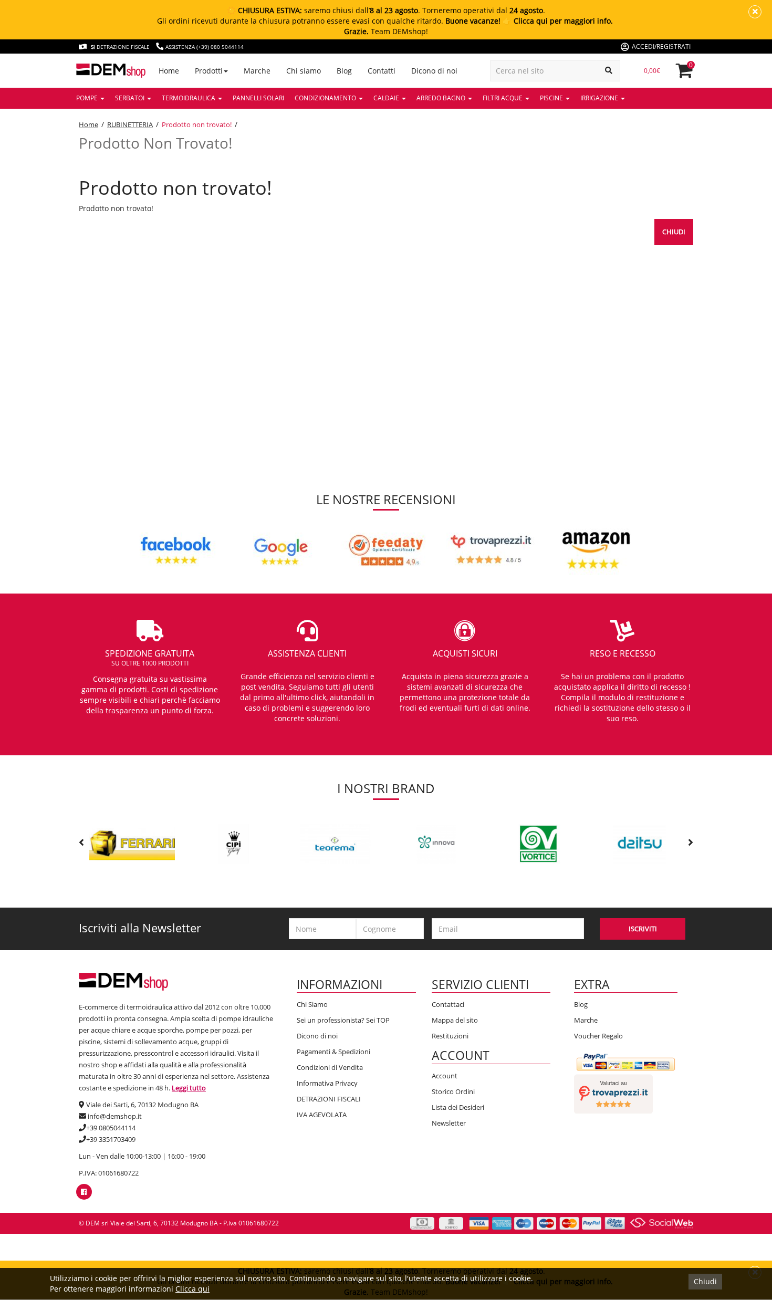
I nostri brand (386, 788)
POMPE (87, 97)
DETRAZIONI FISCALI (329, 1099)
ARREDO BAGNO (441, 97)
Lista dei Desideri (458, 1107)
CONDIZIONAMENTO (326, 97)
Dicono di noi (317, 1036)
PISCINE (552, 97)
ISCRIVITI (643, 928)
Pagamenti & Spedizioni (333, 1051)
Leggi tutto (189, 1088)
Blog (581, 1004)
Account (444, 1075)
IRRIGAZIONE (600, 97)
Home (88, 124)
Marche (586, 1020)
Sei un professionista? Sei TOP (343, 1020)
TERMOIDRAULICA (189, 97)
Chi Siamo (312, 1004)
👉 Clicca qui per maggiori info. (557, 21)
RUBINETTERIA (130, 124)
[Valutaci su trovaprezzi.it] (613, 1093)
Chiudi (673, 231)
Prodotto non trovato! (197, 124)
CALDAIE (387, 97)
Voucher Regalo (598, 1036)
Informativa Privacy (327, 1083)
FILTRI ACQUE (503, 97)
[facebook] (84, 1192)
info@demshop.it (115, 1116)
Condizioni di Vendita (330, 1067)
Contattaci (448, 1004)
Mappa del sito (455, 1020)
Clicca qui (192, 1289)
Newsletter (449, 1123)
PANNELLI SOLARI (258, 97)
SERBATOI (130, 97)
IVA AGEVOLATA (322, 1114)
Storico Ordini (453, 1091)
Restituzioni (450, 1036)
